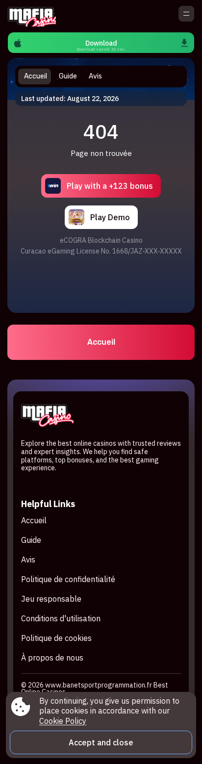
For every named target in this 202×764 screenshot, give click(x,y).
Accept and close (101, 742)
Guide (31, 540)
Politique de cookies (56, 638)
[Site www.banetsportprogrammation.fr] (32, 16)
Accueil (101, 342)
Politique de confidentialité (68, 579)
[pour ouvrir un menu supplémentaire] (186, 14)
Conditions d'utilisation (61, 618)
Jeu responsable (51, 599)
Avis (28, 559)
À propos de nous (52, 657)
